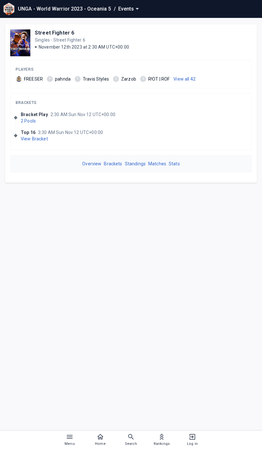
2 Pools (28, 120)
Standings (135, 163)
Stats (174, 163)
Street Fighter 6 (54, 33)
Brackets (26, 102)
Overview (91, 163)
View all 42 (184, 79)
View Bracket (34, 138)
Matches (157, 163)
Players (25, 69)
